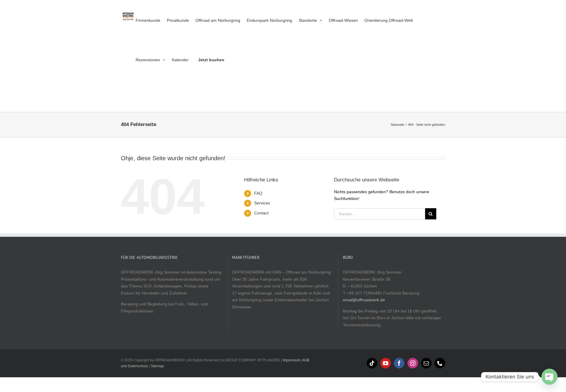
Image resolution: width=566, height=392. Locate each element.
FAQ (258, 193)
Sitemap (157, 366)
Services (262, 203)
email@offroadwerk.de (364, 299)
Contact (261, 213)
